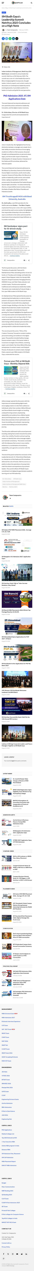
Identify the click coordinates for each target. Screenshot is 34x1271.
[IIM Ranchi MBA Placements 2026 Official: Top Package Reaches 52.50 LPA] (17, 599)
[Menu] (3, 3)
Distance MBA (6, 1149)
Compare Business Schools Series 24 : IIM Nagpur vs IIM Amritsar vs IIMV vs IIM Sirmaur (22, 878)
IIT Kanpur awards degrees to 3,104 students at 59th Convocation (21, 955)
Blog (6, 8)
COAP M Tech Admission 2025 (11, 1202)
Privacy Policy (6, 1247)
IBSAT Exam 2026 (7, 1053)
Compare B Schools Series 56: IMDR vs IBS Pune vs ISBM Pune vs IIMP (22, 867)
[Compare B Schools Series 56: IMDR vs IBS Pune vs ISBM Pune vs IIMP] (6, 868)
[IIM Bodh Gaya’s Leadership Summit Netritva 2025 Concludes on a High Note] (17, 62)
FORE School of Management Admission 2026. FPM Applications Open (21, 982)
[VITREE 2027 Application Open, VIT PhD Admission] (6, 842)
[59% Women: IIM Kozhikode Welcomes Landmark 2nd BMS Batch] (17, 679)
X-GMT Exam (6, 1049)
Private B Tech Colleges (8, 1210)
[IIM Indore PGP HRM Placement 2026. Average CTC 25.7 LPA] (17, 519)
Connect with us (6, 1243)
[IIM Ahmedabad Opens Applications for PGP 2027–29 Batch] (17, 626)
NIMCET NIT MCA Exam (9, 1222)
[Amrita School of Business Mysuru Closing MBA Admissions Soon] (6, 822)
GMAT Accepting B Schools (10, 1057)
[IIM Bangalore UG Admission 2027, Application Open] (17, 545)
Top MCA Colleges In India (9, 1218)
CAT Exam (5, 1025)
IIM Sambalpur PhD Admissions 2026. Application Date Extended (22, 993)
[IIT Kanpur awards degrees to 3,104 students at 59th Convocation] (6, 956)
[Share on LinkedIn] (13, 38)
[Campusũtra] (17, 3)
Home (3, 8)
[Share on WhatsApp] (10, 38)
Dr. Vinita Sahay (7, 479)
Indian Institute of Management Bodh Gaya (14, 484)
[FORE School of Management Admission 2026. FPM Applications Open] (6, 983)
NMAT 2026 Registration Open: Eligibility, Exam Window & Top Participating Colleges (22, 791)
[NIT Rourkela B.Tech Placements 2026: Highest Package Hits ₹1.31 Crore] (6, 918)
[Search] (31, 3)
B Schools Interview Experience (11, 1021)
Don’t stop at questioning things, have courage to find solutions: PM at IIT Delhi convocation (22, 935)
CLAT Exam (5, 1198)
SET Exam (5, 1206)
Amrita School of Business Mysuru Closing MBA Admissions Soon (21, 822)
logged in (13, 760)
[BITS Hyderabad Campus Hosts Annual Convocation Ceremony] (6, 946)
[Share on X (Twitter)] (6, 38)
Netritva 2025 (13, 487)
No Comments (23, 32)
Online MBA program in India (10, 1145)
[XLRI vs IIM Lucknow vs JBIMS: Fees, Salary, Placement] (6, 858)
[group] (18, 1170)
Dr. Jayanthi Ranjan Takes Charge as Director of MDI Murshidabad (20, 780)
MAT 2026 (5, 1041)
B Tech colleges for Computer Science (13, 1214)
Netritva (5, 487)
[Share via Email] (16, 38)
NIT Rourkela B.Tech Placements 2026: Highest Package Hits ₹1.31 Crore (22, 917)
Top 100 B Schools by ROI (9, 1138)
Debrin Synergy (10, 1265)
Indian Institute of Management (11, 481)
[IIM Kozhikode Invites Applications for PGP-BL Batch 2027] (17, 652)
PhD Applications (7, 1130)
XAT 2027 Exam (7, 1029)
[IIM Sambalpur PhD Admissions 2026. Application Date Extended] (6, 993)
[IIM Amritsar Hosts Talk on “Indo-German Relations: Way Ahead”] (17, 572)
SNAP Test (5, 1045)
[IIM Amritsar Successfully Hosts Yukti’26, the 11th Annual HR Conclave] (17, 706)
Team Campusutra (12, 30)
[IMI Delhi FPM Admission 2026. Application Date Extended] (6, 973)
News (3, 12)
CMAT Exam (5, 1037)
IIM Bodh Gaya (17, 479)
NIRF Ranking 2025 (7, 1191)
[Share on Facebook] (3, 38)
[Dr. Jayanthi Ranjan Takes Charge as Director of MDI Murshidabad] (6, 781)
